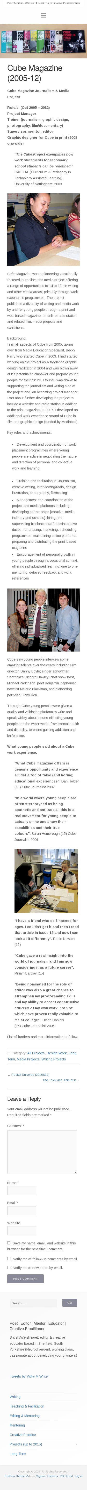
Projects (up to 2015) (26, 1444)
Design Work (57, 1053)
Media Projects (28, 1059)
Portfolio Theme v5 (17, 1476)
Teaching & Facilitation (27, 1406)
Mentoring (17, 1425)
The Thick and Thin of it (59, 1080)
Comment (15, 1126)
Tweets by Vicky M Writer (29, 1376)
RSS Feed (66, 1476)
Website (13, 1223)
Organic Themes (47, 1476)
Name (13, 1183)
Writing (15, 1397)
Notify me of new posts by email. (38, 1268)
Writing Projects (54, 1059)
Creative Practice (23, 1435)
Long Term (18, 1454)
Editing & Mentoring (25, 1416)
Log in (79, 1476)
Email (12, 1203)
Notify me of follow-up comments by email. (45, 1259)
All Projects (36, 1053)
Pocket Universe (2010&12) (30, 1074)
